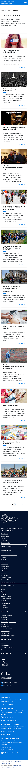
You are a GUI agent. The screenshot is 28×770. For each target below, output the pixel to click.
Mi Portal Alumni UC (6, 626)
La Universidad (6, 546)
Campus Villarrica (5, 543)
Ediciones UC (4, 564)
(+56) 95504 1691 (8, 747)
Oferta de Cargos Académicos (8, 622)
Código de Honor (5, 566)
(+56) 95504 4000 (8, 704)
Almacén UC (4, 617)
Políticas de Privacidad (9, 682)
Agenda (3, 592)
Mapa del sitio (6, 685)
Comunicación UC (7, 585)
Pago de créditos (5, 631)
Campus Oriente (5, 536)
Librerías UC (4, 619)
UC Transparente (5, 570)
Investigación (4, 552)
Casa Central (4, 534)
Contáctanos (6, 639)
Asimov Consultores (16, 761)
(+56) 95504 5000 (8, 717)
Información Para (5, 575)
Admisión (3, 573)
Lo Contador (4, 540)
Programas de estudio (6, 550)
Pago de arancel (5, 633)
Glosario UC (4, 605)
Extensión (3, 557)
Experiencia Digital (5, 763)
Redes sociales (5, 594)
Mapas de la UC (5, 579)
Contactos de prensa (6, 649)
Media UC (3, 601)
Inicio (2, 10)
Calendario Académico (6, 577)
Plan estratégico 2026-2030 (8, 582)
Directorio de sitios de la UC (7, 647)
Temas (8, 10)
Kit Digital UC (10, 768)
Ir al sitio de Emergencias (10, 720)
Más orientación (7, 734)
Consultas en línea (5, 645)
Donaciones (4, 568)
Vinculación (4, 559)
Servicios (4, 611)
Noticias (3, 589)
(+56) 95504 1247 (8, 749)
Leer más (21, 67)
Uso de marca (4, 607)
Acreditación (6, 653)
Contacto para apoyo (8, 731)
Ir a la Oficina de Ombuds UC (10, 752)
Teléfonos (3, 643)
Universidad (4, 561)
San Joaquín (4, 538)
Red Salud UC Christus (6, 615)
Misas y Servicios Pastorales (8, 635)
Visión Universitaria (6, 596)
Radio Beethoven (5, 603)
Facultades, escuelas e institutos (9, 555)
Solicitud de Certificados (7, 628)
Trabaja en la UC (5, 624)
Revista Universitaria (6, 598)
